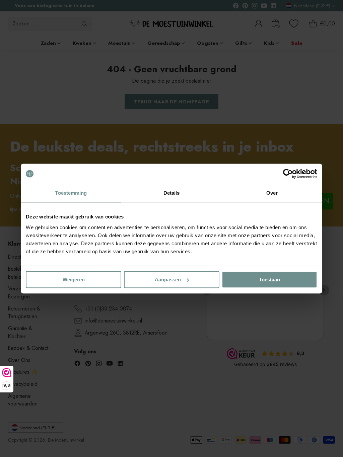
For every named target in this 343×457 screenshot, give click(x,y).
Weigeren (74, 279)
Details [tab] (171, 193)
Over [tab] (272, 193)
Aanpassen (168, 279)
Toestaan (269, 279)
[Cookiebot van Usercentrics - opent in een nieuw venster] (288, 174)
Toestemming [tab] (71, 193)
